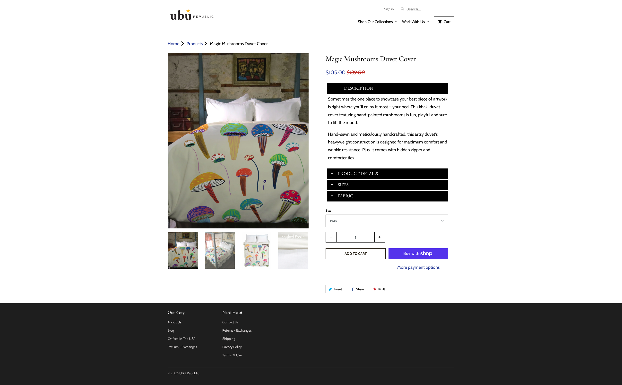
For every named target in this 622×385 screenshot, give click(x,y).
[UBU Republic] (192, 13)
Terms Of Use (232, 355)
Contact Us (230, 322)
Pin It (381, 289)
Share (360, 289)
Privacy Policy (232, 347)
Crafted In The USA (182, 338)
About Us (174, 322)
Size (328, 210)
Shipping (228, 338)
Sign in (389, 9)
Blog (171, 330)
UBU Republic (189, 373)
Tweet (338, 289)
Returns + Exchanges (182, 347)
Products (195, 43)
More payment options (418, 267)
